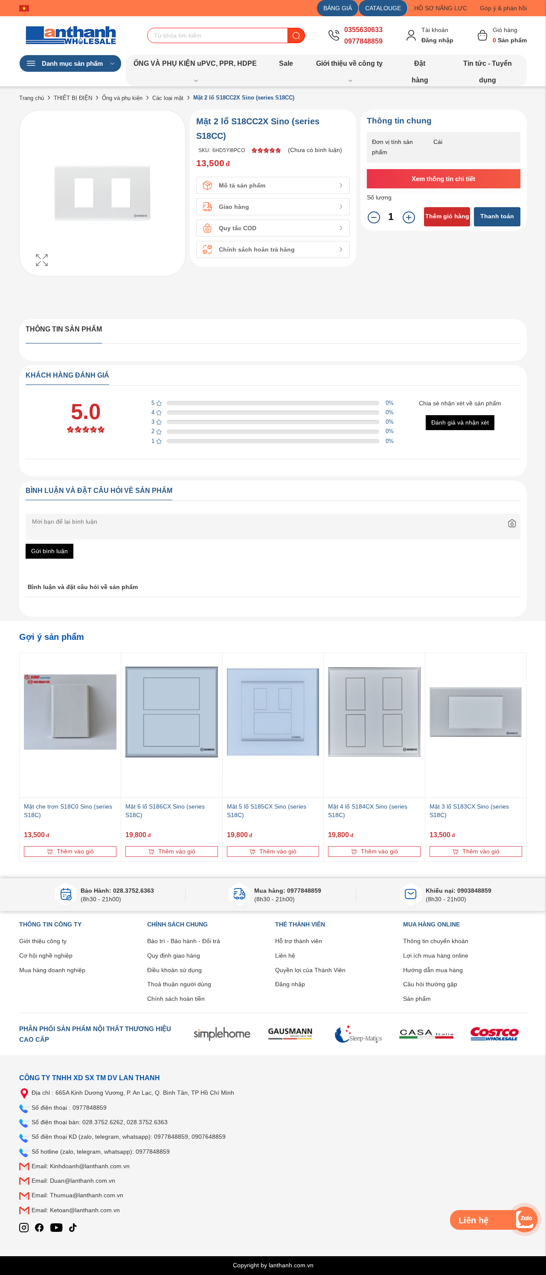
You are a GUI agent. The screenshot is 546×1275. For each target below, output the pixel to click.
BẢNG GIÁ (337, 8)
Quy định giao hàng (173, 955)
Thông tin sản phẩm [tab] (64, 329)
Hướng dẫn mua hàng (433, 970)
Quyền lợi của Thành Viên (310, 970)
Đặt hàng (420, 66)
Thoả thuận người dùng (179, 984)
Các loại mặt (167, 98)
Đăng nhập (290, 984)
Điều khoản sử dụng (174, 970)
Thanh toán (497, 216)
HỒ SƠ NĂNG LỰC (440, 8)
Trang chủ (31, 98)
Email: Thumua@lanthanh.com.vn (77, 1195)
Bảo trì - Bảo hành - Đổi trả (183, 941)
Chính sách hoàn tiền (176, 998)
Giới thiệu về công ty (349, 63)
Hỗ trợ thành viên (298, 941)
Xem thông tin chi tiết (443, 178)
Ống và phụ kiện (122, 98)
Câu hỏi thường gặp (430, 984)
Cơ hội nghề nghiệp (46, 955)
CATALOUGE (383, 8)
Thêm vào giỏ (75, 851)
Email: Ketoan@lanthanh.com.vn (76, 1210)
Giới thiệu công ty (43, 941)
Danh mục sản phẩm (72, 63)
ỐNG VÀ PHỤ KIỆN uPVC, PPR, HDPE (195, 63)
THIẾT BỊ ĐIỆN (73, 98)
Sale (286, 63)
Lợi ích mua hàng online (435, 955)
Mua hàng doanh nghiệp (52, 970)
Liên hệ (285, 955)
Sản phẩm (417, 998)
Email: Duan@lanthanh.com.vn (73, 1180)
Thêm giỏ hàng (447, 216)
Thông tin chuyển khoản (435, 941)
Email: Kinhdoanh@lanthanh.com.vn (81, 1166)
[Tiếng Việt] (26, 8)
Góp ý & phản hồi (503, 8)
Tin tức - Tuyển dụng (487, 66)
